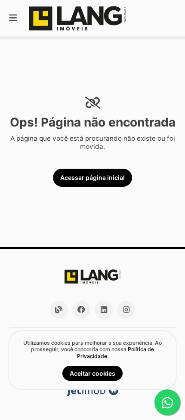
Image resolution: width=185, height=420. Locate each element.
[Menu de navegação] (13, 18)
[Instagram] (126, 310)
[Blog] (59, 310)
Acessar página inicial (92, 177)
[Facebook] (81, 310)
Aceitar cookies (92, 373)
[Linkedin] (104, 310)
